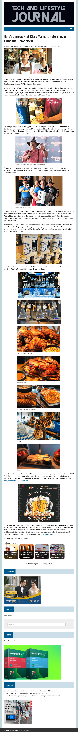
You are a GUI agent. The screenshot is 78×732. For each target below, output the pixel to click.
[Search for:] (36, 624)
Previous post (33, 564)
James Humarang (16, 77)
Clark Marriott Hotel (40, 46)
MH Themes (26, 730)
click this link (47, 534)
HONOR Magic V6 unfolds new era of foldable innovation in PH (25, 693)
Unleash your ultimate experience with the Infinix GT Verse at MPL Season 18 (30, 691)
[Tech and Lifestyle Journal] (39, 13)
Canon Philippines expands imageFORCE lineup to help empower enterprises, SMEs (32, 696)
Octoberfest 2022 (54, 46)
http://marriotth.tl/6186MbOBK (16, 481)
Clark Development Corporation (22, 46)
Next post (46, 564)
